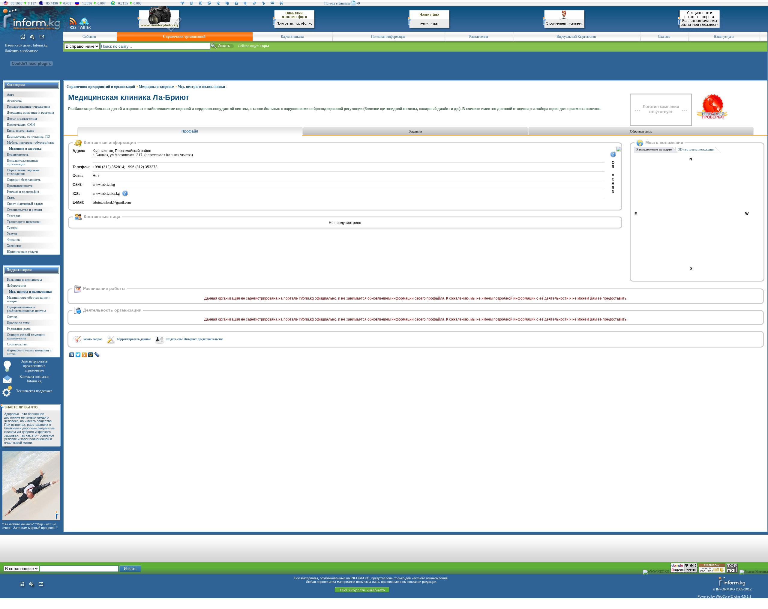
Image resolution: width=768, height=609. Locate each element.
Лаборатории (16, 285)
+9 (358, 3)
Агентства (14, 100)
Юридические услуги (22, 251)
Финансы (13, 239)
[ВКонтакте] (72, 355)
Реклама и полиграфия (23, 191)
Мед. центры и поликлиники (30, 291)
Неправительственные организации (22, 162)
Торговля (13, 215)
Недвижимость (17, 154)
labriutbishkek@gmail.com (112, 202)
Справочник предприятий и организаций (101, 87)
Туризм (12, 227)
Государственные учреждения (28, 106)
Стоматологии (17, 344)
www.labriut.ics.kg (106, 193)
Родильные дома (19, 328)
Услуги (12, 233)
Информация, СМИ (21, 124)
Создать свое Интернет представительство (194, 339)
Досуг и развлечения (22, 118)
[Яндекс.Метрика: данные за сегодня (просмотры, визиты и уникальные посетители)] (754, 572)
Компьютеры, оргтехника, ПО (28, 136)
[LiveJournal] (97, 355)
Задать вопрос (92, 339)
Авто (10, 94)
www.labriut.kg (104, 184)
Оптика (12, 316)
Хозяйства (14, 245)
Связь (11, 197)
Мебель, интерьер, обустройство (31, 142)
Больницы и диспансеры (24, 279)
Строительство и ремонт (24, 209)
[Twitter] (78, 355)
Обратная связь (641, 131)
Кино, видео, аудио (20, 130)
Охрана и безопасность (23, 179)
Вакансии (415, 131)
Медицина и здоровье (25, 148)
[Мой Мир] (91, 355)
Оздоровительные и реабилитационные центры (26, 308)
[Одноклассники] (84, 355)
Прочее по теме (18, 322)
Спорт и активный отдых (25, 203)
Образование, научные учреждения (23, 171)
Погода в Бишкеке (337, 3)
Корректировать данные (134, 339)
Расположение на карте (654, 149)
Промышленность (19, 185)
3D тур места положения (696, 149)
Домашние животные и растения (30, 112)
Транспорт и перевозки (23, 221)
